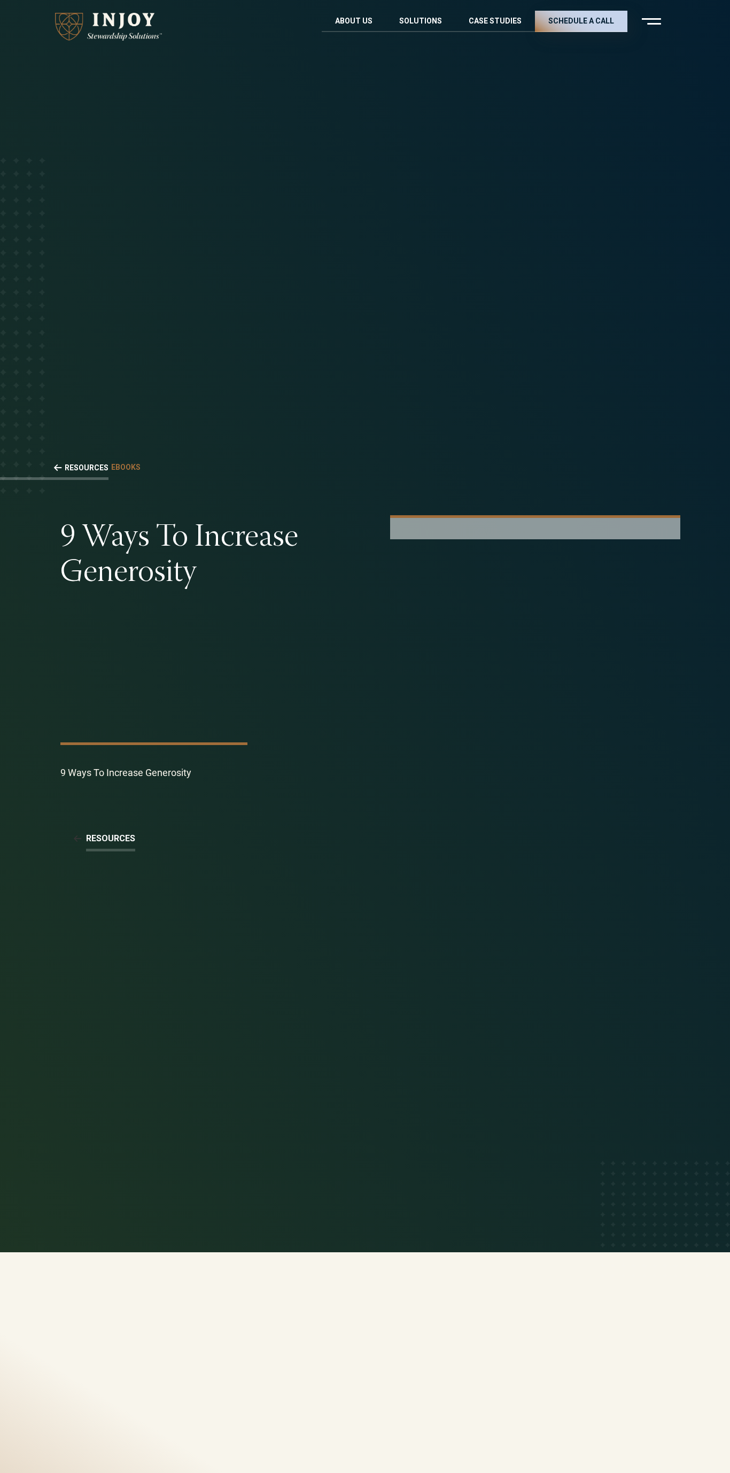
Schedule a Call (581, 21)
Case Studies (495, 21)
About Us (353, 21)
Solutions (420, 21)
